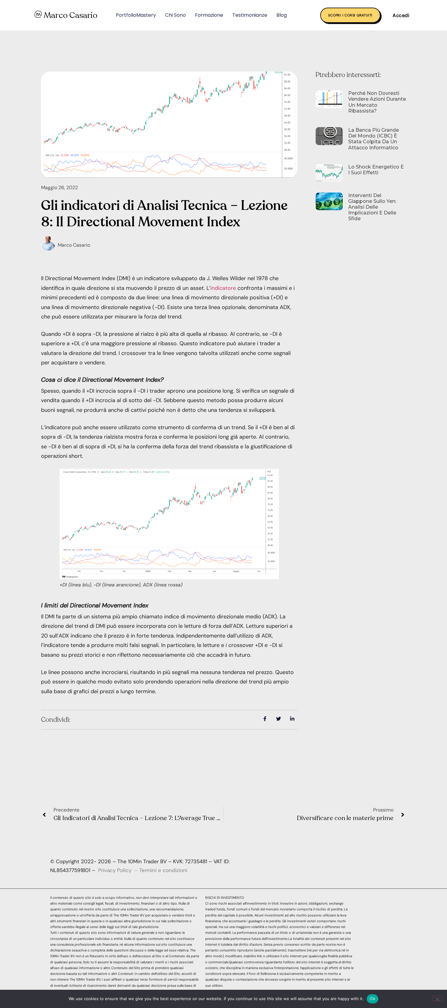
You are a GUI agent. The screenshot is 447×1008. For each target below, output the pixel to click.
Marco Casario (70, 15)
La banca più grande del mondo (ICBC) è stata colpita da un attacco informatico (373, 139)
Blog (281, 15)
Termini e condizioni (163, 870)
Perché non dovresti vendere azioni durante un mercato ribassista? (377, 102)
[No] (437, 998)
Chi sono (175, 15)
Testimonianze (249, 15)
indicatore (223, 288)
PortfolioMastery (136, 15)
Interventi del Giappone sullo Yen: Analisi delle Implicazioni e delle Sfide (372, 207)
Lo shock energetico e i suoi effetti (376, 170)
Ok (372, 998)
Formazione (209, 15)
